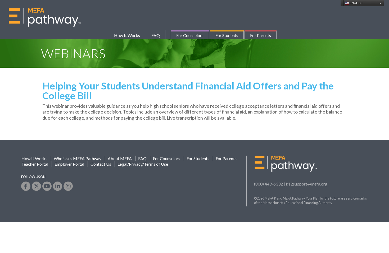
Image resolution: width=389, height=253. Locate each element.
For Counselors (189, 35)
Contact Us (101, 163)
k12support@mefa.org (306, 183)
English (356, 2)
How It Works (127, 35)
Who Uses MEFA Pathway (77, 158)
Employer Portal (69, 163)
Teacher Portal (34, 163)
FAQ (155, 35)
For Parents (260, 35)
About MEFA (120, 158)
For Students (226, 35)
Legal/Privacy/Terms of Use (142, 163)
